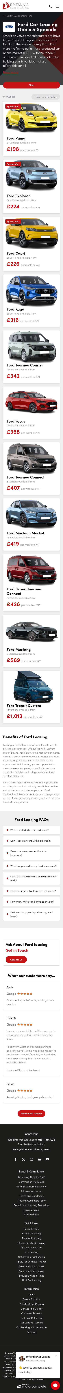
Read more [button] (10, 72)
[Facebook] (16, 1159)
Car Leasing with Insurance (31, 1327)
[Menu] (57, 6)
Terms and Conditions (31, 1195)
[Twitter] (24, 1159)
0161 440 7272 (46, 1139)
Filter (31, 85)
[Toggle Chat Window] (55, 1385)
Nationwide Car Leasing (31, 1256)
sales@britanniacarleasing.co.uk (31, 1149)
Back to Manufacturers (19, 15)
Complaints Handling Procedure (31, 1205)
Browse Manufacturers (31, 1266)
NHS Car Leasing (31, 1280)
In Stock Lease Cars (31, 1247)
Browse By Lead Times (31, 1275)
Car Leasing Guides (32, 1308)
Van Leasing (31, 1252)
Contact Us (16, 959)
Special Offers (31, 1228)
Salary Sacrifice (31, 1299)
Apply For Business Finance (31, 1261)
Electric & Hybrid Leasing (31, 1242)
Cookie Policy (31, 1214)
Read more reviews (31, 1113)
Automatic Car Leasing (31, 1270)
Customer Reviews (31, 1313)
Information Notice (31, 1191)
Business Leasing (31, 1233)
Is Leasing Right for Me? (31, 1177)
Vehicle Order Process (31, 1303)
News (31, 1294)
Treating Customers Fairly (31, 1200)
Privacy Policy (31, 1209)
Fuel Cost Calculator (31, 1317)
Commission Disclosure (31, 1181)
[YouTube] (47, 1159)
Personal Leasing (31, 1238)
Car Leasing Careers (31, 1322)
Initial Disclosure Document (31, 1186)
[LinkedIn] (39, 1159)
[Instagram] (31, 1159)
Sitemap (31, 1332)
